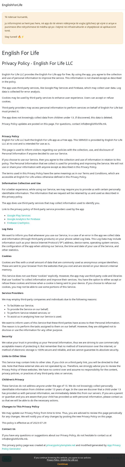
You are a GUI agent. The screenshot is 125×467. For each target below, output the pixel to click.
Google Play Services (18, 215)
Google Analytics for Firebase (23, 219)
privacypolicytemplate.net (61, 445)
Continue (62, 464)
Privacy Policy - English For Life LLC (62, 460)
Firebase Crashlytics (18, 222)
